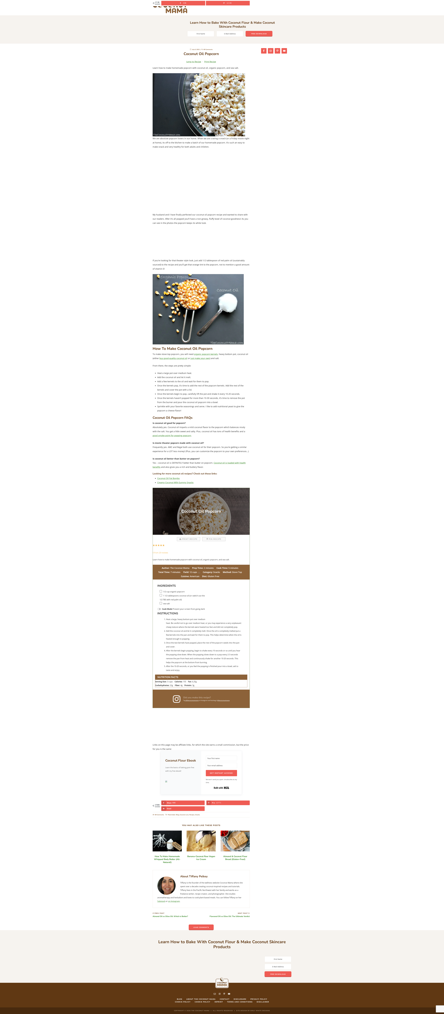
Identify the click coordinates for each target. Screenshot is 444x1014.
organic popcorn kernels (206, 354)
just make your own (200, 358)
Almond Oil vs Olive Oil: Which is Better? (170, 915)
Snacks (197, 815)
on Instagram (174, 901)
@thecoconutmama (192, 700)
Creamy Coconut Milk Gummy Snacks (175, 482)
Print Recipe (210, 61)
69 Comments (208, 49)
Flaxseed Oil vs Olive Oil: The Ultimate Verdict (230, 915)
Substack (161, 901)
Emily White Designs (260, 1011)
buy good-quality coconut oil (173, 358)
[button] (181, 781)
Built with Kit (221, 788)
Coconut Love (184, 815)
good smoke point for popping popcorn (172, 435)
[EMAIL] (215, 994)
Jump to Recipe (193, 61)
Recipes (191, 815)
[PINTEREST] (224, 994)
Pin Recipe (215, 539)
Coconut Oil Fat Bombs (168, 478)
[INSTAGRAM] (220, 994)
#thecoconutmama (223, 700)
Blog (177, 815)
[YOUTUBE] (229, 994)
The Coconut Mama (170, 7)
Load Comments (201, 927)
